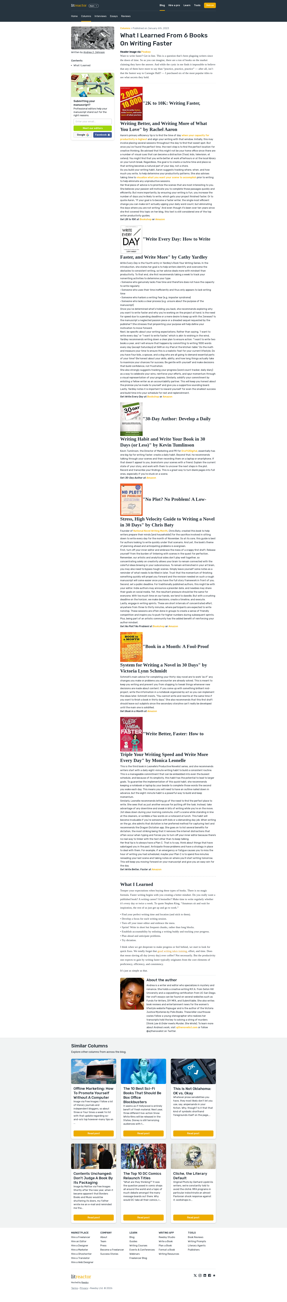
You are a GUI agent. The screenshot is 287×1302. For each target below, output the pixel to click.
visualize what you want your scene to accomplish (166, 177)
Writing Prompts (197, 1241)
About (103, 1237)
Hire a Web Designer (82, 1262)
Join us (210, 5)
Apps (92, 6)
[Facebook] (209, 1275)
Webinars (134, 1253)
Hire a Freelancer (80, 1237)
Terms (74, 1288)
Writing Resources (169, 1253)
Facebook (101, 134)
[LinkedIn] (205, 1275)
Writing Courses (138, 1245)
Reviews (125, 16)
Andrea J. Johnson (94, 52)
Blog (162, 5)
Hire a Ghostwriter (81, 1253)
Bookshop (146, 219)
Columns (86, 16)
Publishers (194, 1249)
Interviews (100, 16)
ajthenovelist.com (186, 1027)
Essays (114, 16)
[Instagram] (200, 1275)
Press (103, 1245)
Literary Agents (197, 1245)
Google (81, 134)
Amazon (160, 219)
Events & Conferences (142, 1249)
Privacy (84, 1288)
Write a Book (166, 1241)
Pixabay (146, 51)
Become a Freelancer (112, 1249)
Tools (197, 5)
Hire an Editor (78, 1241)
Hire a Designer (79, 1245)
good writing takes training (172, 951)
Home (74, 16)
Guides (133, 1241)
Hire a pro (174, 5)
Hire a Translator (80, 1258)
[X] (195, 1275)
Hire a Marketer (79, 1249)
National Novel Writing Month (150, 530)
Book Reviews (195, 1237)
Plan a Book (165, 1245)
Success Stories (109, 1253)
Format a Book (167, 1249)
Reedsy (85, 1282)
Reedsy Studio (167, 1237)
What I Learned (82, 65)
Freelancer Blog (138, 1258)
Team (103, 1241)
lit (79, 5)
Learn (187, 5)
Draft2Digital (189, 451)
